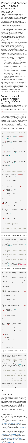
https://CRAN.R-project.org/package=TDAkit (11, 441)
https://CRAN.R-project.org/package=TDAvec (12, 438)
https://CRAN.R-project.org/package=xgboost (14, 428)
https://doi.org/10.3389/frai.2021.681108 (11, 434)
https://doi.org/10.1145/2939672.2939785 (11, 423)
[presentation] (13, 48)
